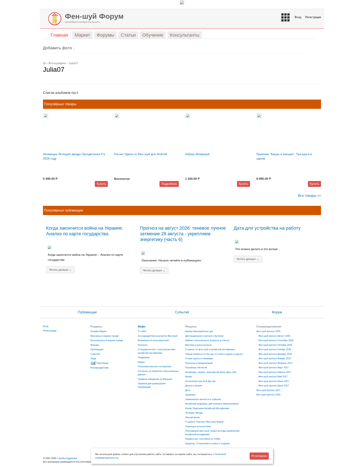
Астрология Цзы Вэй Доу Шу (200, 381)
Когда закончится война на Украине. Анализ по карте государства (84, 230)
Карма (141, 362)
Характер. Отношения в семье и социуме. (207, 443)
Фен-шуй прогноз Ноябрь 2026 (274, 349)
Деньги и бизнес (193, 385)
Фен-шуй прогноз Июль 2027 (273, 385)
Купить (101, 183)
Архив (188, 376)
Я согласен (259, 456)
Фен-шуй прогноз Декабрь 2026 (275, 354)
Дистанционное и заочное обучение (204, 336)
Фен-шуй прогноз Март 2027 (273, 367)
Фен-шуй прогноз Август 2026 (274, 336)
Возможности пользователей (153, 340)
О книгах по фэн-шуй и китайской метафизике (210, 349)
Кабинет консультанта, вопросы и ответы (207, 340)
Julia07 (73, 63)
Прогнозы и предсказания (199, 363)
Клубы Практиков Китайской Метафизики (207, 408)
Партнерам (102, 363)
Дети (187, 390)
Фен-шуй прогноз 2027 (268, 390)
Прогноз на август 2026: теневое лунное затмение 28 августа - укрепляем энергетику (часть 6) (183, 233)
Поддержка (144, 357)
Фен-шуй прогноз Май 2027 (273, 376)
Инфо (141, 326)
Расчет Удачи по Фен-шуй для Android (140, 154)
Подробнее (169, 183)
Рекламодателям (99, 367)
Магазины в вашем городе (104, 336)
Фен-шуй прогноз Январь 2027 (274, 358)
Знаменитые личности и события (203, 399)
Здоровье (190, 394)
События (182, 312)
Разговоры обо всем (196, 367)
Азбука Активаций (197, 154)
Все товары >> (309, 195)
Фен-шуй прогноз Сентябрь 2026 (275, 340)
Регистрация (313, 17)
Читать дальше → (60, 269)
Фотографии (57, 63)
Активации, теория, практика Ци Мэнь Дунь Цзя (210, 372)
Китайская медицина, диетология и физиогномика (211, 403)
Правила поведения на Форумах (155, 379)
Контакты (143, 345)
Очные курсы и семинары (199, 358)
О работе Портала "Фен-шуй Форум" (204, 421)
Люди (93, 358)
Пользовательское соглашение (154, 366)
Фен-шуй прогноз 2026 (268, 331)
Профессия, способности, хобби (202, 439)
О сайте (142, 331)
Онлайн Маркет (98, 331)
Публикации (87, 312)
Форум (277, 312)
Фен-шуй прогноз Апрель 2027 (274, 372)
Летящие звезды (194, 412)
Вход (298, 17)
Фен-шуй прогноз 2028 (268, 394)
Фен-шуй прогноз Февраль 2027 (275, 363)
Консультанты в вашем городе (106, 340)
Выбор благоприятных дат (199, 331)
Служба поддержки (67, 458)
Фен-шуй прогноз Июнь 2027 (273, 381)
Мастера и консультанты (198, 345)
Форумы (94, 345)
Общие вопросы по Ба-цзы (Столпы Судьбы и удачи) (213, 354)
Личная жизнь (192, 417)
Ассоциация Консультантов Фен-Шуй (157, 336)
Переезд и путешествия (198, 426)
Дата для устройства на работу (267, 228)
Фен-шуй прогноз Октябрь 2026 (275, 345)
